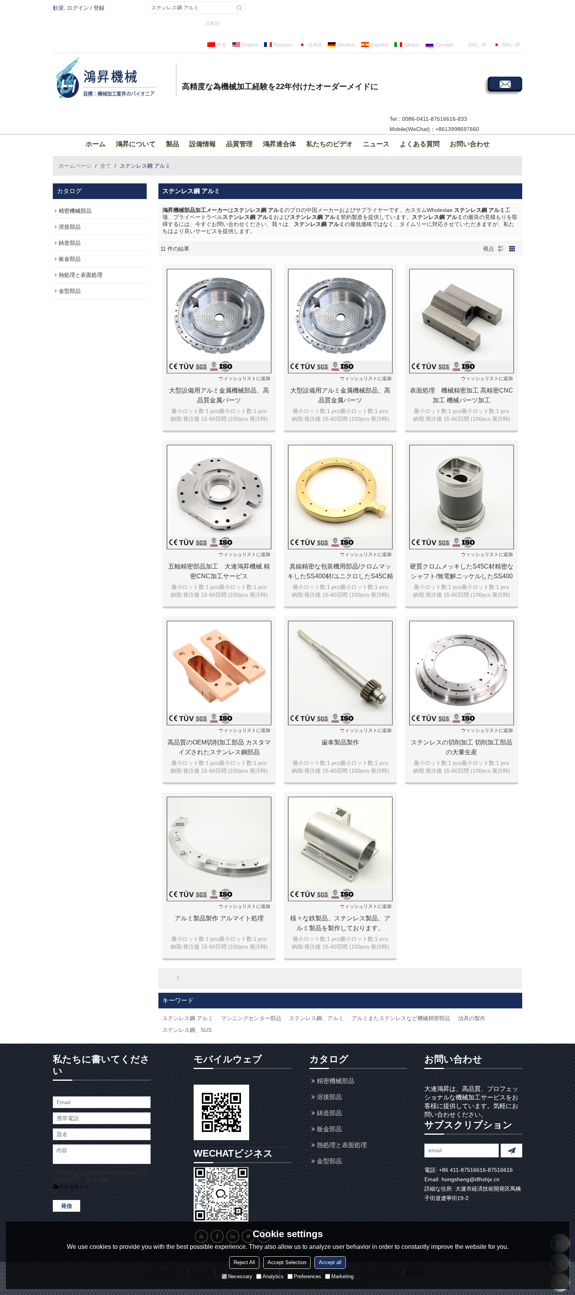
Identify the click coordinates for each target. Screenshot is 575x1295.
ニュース (376, 144)
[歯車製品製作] (340, 673)
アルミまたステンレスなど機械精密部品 (401, 1018)
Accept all (330, 1262)
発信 (66, 1206)
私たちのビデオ (329, 144)
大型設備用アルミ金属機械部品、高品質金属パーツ (219, 395)
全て (105, 166)
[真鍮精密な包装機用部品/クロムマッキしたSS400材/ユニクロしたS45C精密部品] (340, 497)
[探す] (239, 8)
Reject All (244, 1262)
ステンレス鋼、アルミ (316, 1018)
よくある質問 (420, 144)
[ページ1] (167, 978)
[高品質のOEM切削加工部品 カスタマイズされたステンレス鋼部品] (219, 673)
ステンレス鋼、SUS (187, 1030)
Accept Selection (287, 1262)
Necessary (240, 1276)
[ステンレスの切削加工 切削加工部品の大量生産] (461, 673)
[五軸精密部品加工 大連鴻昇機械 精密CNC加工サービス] (219, 497)
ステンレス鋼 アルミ (187, 1018)
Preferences (307, 1276)
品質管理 (239, 144)
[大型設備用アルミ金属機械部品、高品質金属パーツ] (219, 321)
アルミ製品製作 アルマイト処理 (219, 918)
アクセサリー (74, 1187)
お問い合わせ (470, 144)
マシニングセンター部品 (251, 1018)
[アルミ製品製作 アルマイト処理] (219, 849)
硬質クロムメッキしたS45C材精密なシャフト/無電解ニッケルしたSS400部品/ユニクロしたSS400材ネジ (462, 572)
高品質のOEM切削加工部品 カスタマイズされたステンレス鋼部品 (219, 747)
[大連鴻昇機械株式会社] (113, 78)
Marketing (342, 1276)
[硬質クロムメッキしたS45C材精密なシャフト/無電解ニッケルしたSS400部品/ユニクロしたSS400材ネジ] (461, 497)
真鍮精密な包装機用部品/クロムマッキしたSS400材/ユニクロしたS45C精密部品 (340, 572)
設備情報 (202, 144)
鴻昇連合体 (279, 144)
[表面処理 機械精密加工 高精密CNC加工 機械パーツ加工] (461, 321)
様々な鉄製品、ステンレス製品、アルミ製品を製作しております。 (340, 923)
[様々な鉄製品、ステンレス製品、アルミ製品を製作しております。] (340, 849)
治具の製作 (471, 1018)
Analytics (273, 1276)
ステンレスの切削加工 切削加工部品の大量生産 (461, 747)
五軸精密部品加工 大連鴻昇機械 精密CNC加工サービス (219, 571)
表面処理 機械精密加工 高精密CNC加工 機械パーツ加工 (461, 395)
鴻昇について (136, 144)
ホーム (96, 144)
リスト (501, 249)
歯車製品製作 (340, 742)
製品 (172, 144)
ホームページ (75, 166)
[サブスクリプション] (511, 1150)
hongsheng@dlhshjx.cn (471, 1179)
